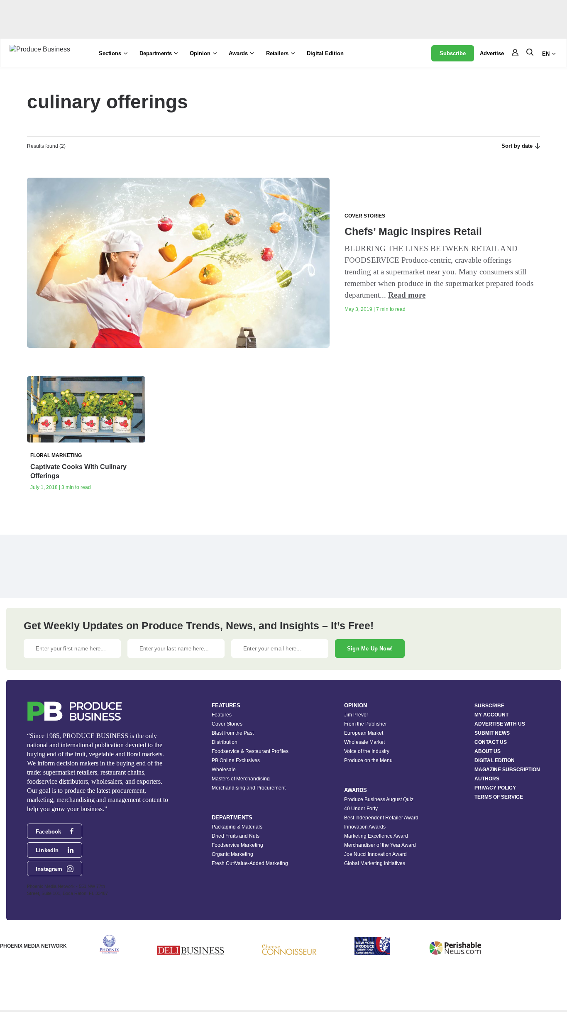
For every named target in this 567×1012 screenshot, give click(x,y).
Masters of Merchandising (241, 779)
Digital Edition (325, 53)
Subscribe (453, 53)
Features (222, 715)
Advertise (492, 53)
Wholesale (224, 769)
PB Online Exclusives (236, 760)
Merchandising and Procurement (249, 788)
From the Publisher (365, 724)
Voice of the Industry (366, 751)
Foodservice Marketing (237, 845)
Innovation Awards (365, 827)
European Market (363, 733)
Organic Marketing (232, 854)
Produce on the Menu (368, 760)
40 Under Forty (361, 809)
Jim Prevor (356, 715)
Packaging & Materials (237, 827)
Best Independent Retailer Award (381, 818)
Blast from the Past (233, 733)
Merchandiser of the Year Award (380, 845)
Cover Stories (227, 724)
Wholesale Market (364, 742)
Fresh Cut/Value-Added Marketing (250, 863)
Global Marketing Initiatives (374, 863)
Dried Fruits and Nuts (235, 836)
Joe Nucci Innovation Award (375, 854)
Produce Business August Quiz (378, 799)
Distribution (224, 742)
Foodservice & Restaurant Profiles (250, 751)
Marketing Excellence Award (376, 836)
